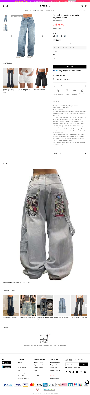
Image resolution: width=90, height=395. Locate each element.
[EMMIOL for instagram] (70, 372)
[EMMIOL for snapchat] (85, 372)
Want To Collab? (22, 367)
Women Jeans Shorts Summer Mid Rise (24, 90)
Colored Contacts (38, 375)
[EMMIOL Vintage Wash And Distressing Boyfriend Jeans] (45, 305)
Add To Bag (69, 66)
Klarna (35, 370)
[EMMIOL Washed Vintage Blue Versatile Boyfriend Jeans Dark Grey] (61, 36)
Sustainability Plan (23, 373)
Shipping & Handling (39, 365)
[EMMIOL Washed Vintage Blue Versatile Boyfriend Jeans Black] (54, 36)
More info (67, 71)
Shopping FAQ (53, 365)
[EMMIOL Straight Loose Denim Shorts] (28, 305)
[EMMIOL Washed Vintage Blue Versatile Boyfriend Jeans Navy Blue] (65, 36)
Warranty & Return (38, 362)
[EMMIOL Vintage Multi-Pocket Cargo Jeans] (62, 305)
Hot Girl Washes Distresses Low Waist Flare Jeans (10, 318)
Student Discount (54, 378)
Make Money (53, 375)
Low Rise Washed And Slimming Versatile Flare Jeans (9, 91)
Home (26, 10)
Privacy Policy (21, 375)
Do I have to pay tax (55, 370)
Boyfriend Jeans (50, 10)
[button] (86, 305)
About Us (20, 362)
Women (32, 10)
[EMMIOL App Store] (6, 363)
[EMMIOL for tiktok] (73, 372)
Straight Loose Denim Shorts (27, 317)
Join (84, 364)
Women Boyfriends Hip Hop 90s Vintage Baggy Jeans (16, 282)
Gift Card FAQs (53, 367)
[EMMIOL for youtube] (77, 372)
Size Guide (55, 51)
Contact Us (21, 365)
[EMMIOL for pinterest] (81, 372)
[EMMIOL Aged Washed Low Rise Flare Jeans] (79, 305)
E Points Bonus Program (56, 373)
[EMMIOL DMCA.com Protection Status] (49, 390)
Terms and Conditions (23, 378)
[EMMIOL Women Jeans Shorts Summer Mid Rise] (25, 78)
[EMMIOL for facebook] (66, 372)
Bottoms (37, 10)
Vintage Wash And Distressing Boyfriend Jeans (45, 318)
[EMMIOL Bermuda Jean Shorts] (41, 78)
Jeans (42, 10)
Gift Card (36, 373)
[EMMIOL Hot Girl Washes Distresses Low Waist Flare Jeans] (11, 305)
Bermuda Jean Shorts (39, 89)
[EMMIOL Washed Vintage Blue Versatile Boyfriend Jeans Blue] (58, 36)
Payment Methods (38, 367)
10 (66, 43)
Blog (19, 370)
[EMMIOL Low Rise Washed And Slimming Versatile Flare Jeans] (10, 78)
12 (70, 43)
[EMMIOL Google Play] (6, 368)
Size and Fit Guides (55, 362)
